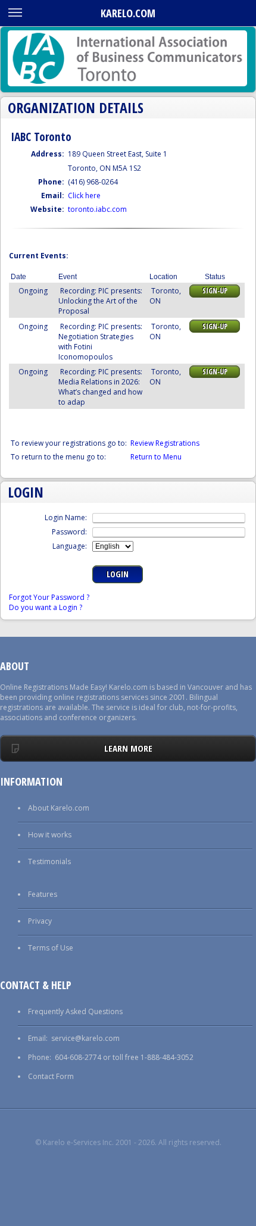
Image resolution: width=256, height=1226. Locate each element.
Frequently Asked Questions (75, 1011)
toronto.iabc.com (97, 209)
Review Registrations (164, 443)
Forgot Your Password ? (49, 597)
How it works (49, 835)
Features (42, 894)
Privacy (40, 921)
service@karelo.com (85, 1038)
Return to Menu (156, 457)
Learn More (128, 748)
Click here (84, 195)
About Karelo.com (58, 808)
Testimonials (49, 861)
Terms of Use (50, 948)
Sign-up (214, 291)
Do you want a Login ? (45, 607)
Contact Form (51, 1076)
